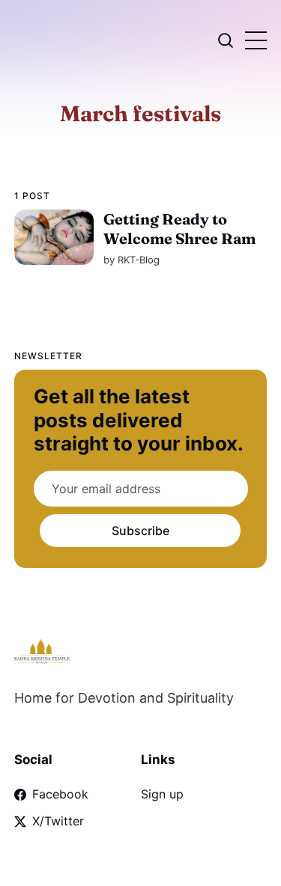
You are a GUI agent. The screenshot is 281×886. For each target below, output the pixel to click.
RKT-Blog (139, 260)
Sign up (162, 793)
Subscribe (140, 530)
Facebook (60, 793)
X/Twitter (58, 820)
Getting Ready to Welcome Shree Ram (179, 229)
